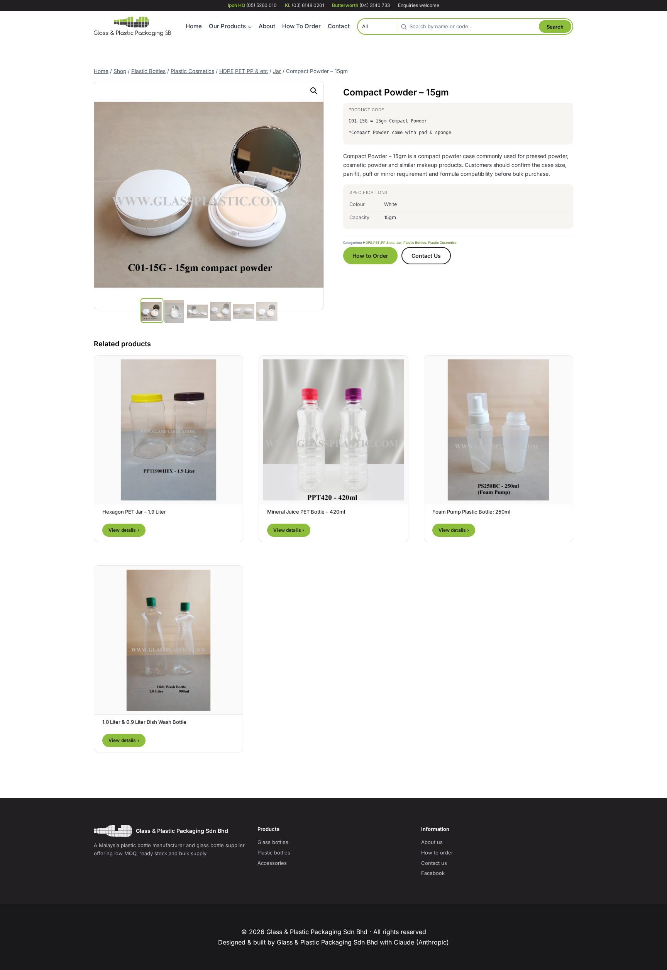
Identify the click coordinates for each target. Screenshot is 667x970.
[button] (314, 91)
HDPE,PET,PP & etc (378, 243)
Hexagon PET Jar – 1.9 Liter (134, 512)
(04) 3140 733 (361, 5)
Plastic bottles (273, 852)
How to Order (370, 255)
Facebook (433, 873)
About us (432, 842)
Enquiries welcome (418, 5)
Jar (398, 243)
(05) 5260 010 (252, 5)
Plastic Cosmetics (442, 243)
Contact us (434, 863)
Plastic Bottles (414, 243)
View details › (123, 530)
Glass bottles (272, 842)
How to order (437, 852)
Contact (339, 26)
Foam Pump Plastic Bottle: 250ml (471, 512)
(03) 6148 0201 (304, 5)
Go (555, 26)
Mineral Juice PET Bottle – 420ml (306, 512)
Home (194, 26)
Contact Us (426, 255)
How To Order (301, 26)
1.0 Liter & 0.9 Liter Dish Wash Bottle (144, 722)
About (267, 26)
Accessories (272, 863)
